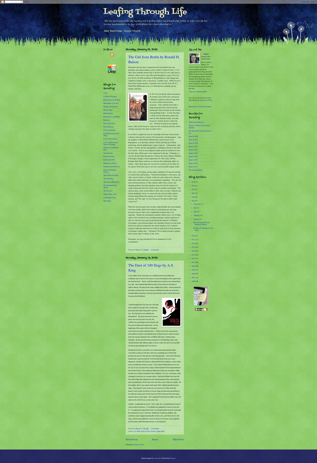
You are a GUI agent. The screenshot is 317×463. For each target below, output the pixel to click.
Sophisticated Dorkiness (111, 166)
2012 (193, 258)
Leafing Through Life (145, 12)
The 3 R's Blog (108, 178)
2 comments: (155, 428)
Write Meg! (107, 201)
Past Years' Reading (195, 170)
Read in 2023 (193, 146)
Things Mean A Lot (110, 194)
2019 (193, 201)
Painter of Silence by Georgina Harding (199, 126)
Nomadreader (108, 153)
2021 (193, 193)
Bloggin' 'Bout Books (110, 106)
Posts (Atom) (139, 444)
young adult (160, 431)
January (196, 219)
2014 (193, 251)
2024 (193, 182)
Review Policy (207, 100)
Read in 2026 (193, 136)
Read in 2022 (193, 150)
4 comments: (155, 249)
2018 (193, 236)
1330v (105, 93)
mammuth (157, 458)
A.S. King (137, 431)
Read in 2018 (193, 163)
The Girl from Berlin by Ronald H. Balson (201, 223)
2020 (193, 197)
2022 (193, 189)
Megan (206, 54)
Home (155, 439)
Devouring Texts (109, 123)
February (197, 215)
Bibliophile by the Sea (111, 103)
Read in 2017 (193, 166)
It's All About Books (110, 139)
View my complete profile (198, 91)
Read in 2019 (193, 160)
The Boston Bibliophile (111, 182)
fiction (153, 431)
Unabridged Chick (109, 197)
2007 (193, 277)
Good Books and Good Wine (111, 134)
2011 (193, 262)
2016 (193, 243)
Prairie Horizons (109, 156)
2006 (193, 281)
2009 (193, 270)
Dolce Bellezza (108, 126)
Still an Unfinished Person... (109, 171)
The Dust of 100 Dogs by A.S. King (203, 229)
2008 (193, 273)
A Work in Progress (110, 96)
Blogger (172, 458)
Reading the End (109, 159)
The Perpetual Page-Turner (110, 186)
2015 (193, 247)
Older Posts (178, 439)
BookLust (106, 120)
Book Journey (108, 113)
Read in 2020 (193, 156)
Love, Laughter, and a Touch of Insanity (110, 143)
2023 (193, 185)
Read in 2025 (193, 139)
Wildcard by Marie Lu (196, 122)
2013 (193, 255)
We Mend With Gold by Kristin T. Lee (200, 132)
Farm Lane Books (109, 130)
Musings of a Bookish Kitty (110, 148)
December (197, 204)
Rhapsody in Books (110, 163)
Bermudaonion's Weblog (111, 100)
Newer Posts (132, 439)
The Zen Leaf (107, 191)
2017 (193, 239)
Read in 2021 (193, 153)
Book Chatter (108, 110)
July (195, 208)
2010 (193, 266)
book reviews (145, 431)
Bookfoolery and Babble (111, 116)
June (195, 211)
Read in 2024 (193, 143)
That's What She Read (110, 175)
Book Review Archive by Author (200, 106)
